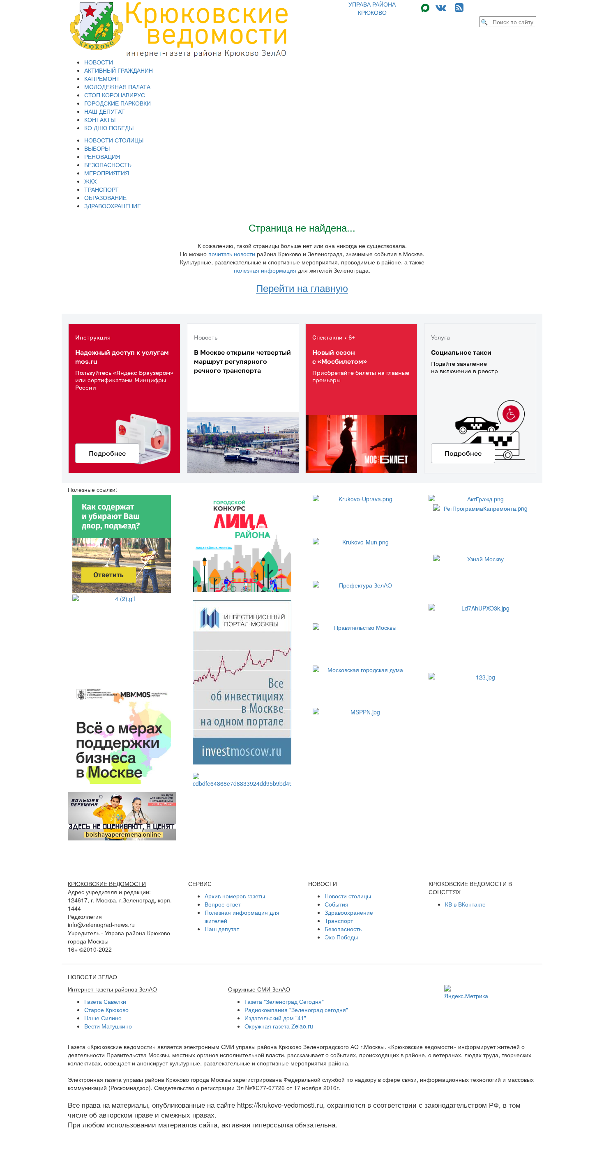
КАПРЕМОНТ (102, 78)
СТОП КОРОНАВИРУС (114, 95)
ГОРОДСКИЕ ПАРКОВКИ (117, 103)
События (336, 904)
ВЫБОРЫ (97, 148)
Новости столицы (348, 896)
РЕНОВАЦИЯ (102, 156)
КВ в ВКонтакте (465, 904)
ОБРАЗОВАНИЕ (105, 197)
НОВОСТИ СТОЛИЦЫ (113, 140)
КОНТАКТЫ (99, 119)
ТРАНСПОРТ (101, 189)
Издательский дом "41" (275, 1018)
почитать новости (231, 254)
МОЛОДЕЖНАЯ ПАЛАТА (117, 87)
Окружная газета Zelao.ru (278, 1026)
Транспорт (339, 920)
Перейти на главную (302, 287)
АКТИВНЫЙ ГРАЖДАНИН (118, 70)
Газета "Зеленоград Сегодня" (284, 1001)
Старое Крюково (106, 1009)
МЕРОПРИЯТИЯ (106, 173)
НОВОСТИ (98, 62)
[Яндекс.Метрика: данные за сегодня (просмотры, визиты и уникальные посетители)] (466, 992)
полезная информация (265, 270)
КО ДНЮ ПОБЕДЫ (109, 128)
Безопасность (343, 929)
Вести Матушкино (108, 1026)
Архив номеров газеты (235, 896)
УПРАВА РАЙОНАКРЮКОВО (372, 8)
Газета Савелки (105, 1001)
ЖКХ (90, 181)
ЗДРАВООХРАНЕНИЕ (112, 206)
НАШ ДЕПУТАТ (104, 111)
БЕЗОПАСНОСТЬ (107, 165)
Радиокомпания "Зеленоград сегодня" (296, 1009)
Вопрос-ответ (223, 904)
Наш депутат (222, 929)
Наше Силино (103, 1018)
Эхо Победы (341, 937)
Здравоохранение (349, 912)
